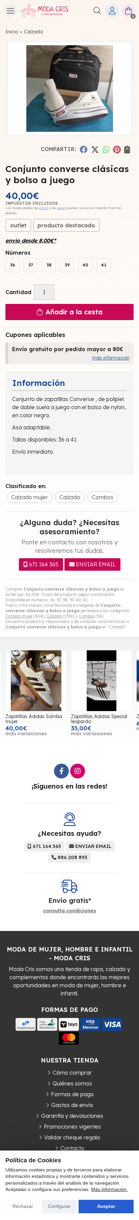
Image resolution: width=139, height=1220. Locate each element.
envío (43, 208)
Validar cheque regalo (72, 1137)
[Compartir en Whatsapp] (106, 149)
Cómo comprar (72, 1072)
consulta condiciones (69, 911)
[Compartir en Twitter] (95, 149)
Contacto (72, 1148)
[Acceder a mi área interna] (112, 11)
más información (111, 358)
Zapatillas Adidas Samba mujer (33, 718)
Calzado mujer (19, 616)
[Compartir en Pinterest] (116, 149)
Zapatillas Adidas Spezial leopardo (99, 718)
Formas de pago (72, 1094)
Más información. (109, 1189)
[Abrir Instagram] (77, 771)
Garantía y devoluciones (72, 1115)
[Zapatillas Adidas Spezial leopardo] (101, 680)
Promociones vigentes (72, 1126)
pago (61, 208)
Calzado (54, 616)
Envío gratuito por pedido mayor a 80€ (67, 349)
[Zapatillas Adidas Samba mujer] (36, 680)
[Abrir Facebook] (61, 771)
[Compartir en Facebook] (83, 149)
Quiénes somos (72, 1083)
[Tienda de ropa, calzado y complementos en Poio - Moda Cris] (44, 11)
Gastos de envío (72, 1105)
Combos (86, 616)
